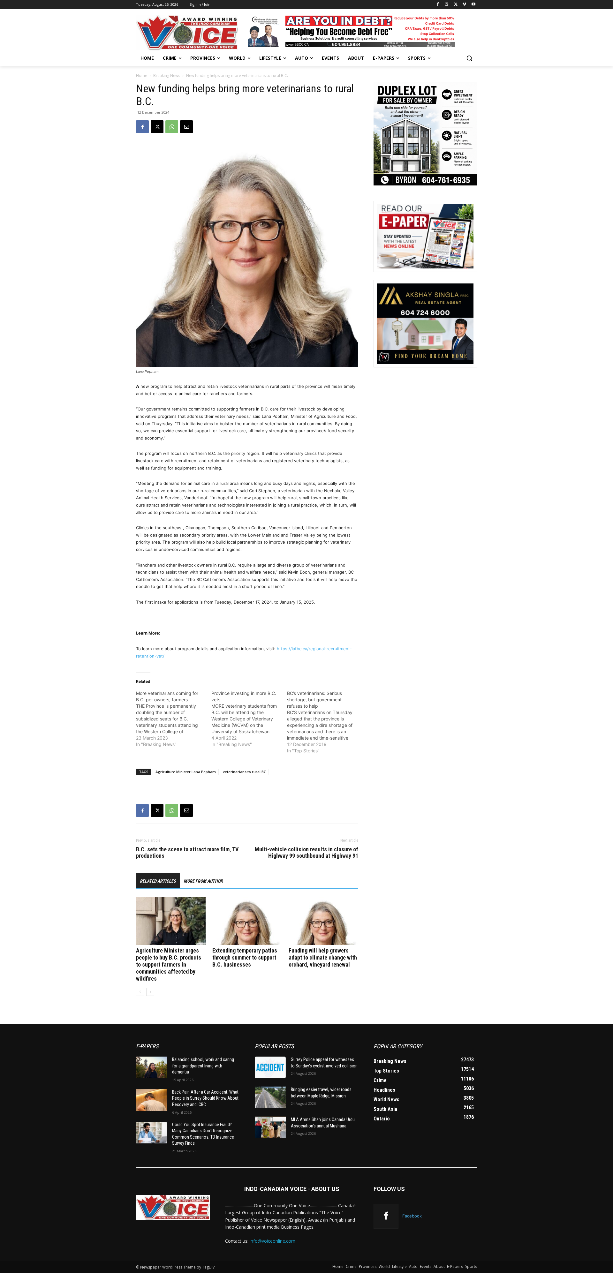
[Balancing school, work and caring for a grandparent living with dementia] (151, 1067)
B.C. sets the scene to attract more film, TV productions (187, 852)
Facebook (412, 1215)
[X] (455, 4)
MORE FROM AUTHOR (203, 881)
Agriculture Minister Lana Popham (185, 771)
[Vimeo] (464, 4)
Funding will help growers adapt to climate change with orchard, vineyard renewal (323, 957)
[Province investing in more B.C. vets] (249, 719)
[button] (469, 58)
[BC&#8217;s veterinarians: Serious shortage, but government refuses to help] (324, 722)
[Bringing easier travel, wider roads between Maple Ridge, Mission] (270, 1097)
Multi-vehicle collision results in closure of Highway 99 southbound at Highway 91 (306, 852)
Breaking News (166, 75)
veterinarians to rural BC (244, 771)
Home (141, 75)
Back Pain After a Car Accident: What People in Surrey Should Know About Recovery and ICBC (205, 1098)
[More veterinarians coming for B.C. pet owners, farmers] (173, 719)
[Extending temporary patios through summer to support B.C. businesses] (247, 921)
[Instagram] (446, 4)
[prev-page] (140, 992)
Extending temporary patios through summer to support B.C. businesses (244, 957)
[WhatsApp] (171, 126)
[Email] (186, 126)
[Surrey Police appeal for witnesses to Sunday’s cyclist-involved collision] (270, 1067)
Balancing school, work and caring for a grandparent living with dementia (203, 1065)
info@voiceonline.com (272, 1241)
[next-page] (150, 992)
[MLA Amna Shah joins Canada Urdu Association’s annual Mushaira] (270, 1127)
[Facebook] (438, 4)
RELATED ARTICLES (158, 881)
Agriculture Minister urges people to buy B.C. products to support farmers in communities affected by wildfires (168, 964)
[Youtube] (473, 4)
